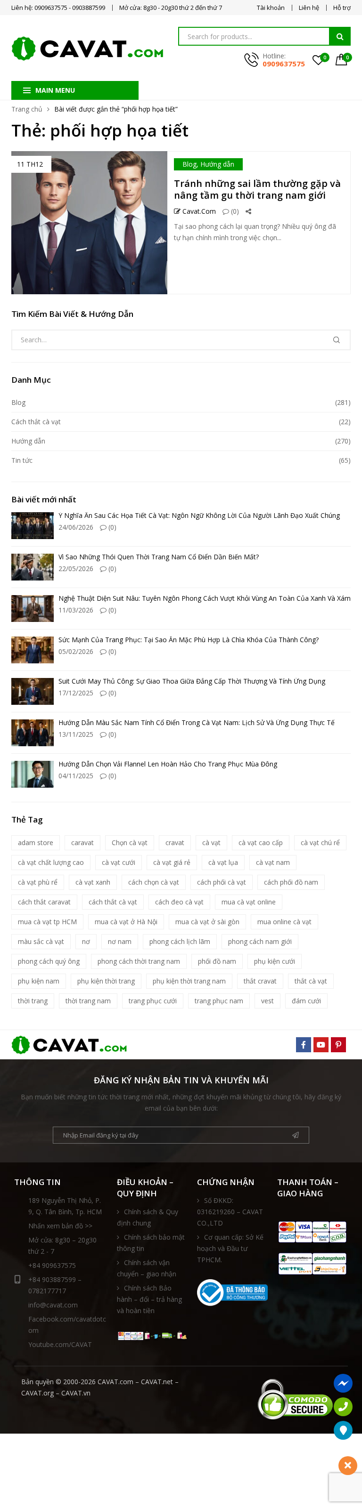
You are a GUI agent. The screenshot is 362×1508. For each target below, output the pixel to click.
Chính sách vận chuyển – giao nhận (146, 1268)
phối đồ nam (217, 961)
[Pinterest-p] (338, 1044)
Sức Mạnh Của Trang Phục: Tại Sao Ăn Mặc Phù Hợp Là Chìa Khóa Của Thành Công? (188, 639)
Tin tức (22, 460)
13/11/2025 (75, 734)
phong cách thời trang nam (139, 961)
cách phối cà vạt (221, 882)
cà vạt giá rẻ (171, 862)
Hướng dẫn (217, 164)
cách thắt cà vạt (113, 901)
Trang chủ (26, 109)
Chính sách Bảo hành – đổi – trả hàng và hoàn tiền (149, 1299)
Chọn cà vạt (130, 842)
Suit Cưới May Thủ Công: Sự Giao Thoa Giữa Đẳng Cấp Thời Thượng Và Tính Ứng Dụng (191, 681)
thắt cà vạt (311, 980)
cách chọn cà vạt (153, 882)
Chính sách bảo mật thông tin (151, 1243)
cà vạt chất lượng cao (51, 862)
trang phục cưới (153, 1000)
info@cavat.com (53, 1304)
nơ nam (120, 941)
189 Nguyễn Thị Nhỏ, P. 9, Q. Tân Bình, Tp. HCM (65, 1206)
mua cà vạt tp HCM (47, 921)
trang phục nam (219, 1000)
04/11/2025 (75, 775)
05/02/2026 (75, 651)
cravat (174, 842)
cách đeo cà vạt (179, 901)
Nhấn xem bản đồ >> (60, 1225)
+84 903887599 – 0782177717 (55, 1285)
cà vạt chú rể (320, 842)
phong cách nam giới (260, 941)
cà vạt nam (273, 862)
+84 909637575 (52, 1265)
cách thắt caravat (44, 901)
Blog (189, 164)
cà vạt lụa (223, 862)
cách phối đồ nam (291, 882)
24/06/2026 (75, 527)
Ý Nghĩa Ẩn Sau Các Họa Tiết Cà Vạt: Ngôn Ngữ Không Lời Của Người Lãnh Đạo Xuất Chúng (199, 515)
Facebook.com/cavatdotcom (67, 1324)
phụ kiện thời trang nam (189, 980)
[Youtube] (321, 1044)
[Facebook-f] (303, 1044)
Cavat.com (198, 211)
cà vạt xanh (92, 882)
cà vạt (211, 842)
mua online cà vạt (284, 921)
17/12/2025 (75, 692)
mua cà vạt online (249, 901)
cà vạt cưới (118, 862)
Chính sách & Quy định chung (147, 1217)
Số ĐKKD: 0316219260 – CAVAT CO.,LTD (230, 1211)
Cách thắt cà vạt (36, 421)
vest (267, 1000)
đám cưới (306, 1000)
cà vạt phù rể (38, 882)
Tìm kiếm (340, 36)
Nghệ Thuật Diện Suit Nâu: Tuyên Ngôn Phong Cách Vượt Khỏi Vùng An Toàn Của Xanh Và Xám (204, 598)
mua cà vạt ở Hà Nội (126, 921)
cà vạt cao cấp (261, 842)
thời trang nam (88, 1000)
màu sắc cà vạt (41, 941)
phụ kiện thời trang (106, 980)
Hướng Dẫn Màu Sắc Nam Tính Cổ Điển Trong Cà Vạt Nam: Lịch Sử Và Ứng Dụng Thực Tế (196, 722)
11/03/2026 (75, 609)
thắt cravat (260, 980)
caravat (82, 842)
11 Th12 (30, 164)
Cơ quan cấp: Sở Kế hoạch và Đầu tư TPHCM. (230, 1248)
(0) (234, 211)
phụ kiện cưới (274, 961)
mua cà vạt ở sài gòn (207, 921)
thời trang (33, 1000)
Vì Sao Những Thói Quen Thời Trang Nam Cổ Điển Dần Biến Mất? (158, 556)
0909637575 (284, 63)
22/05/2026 (75, 568)
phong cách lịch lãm (179, 941)
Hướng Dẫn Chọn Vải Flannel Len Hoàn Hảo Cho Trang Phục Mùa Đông (167, 763)
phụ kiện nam (38, 980)
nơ (86, 941)
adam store (35, 842)
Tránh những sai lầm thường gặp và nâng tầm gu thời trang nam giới (257, 189)
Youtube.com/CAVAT (60, 1344)
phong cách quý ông (49, 961)
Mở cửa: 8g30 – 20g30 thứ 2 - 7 (62, 1245)
